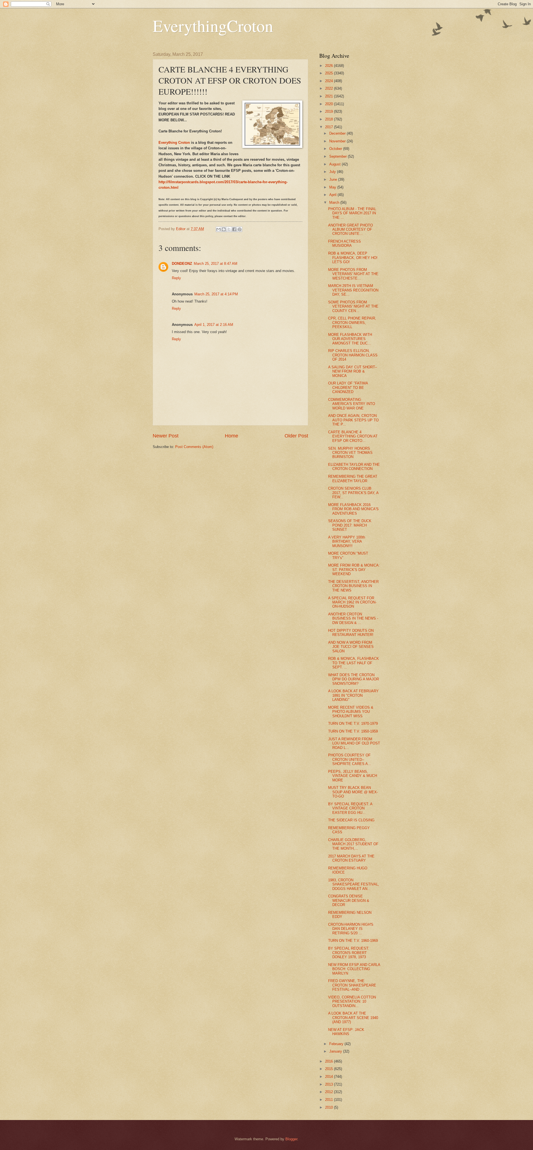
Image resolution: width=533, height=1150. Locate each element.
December (338, 133)
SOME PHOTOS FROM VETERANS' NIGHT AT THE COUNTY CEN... (353, 306)
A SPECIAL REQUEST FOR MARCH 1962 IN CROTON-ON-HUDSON (352, 602)
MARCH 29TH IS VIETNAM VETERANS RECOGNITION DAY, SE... (353, 290)
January (336, 1051)
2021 (329, 96)
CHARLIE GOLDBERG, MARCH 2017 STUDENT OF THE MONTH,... (353, 844)
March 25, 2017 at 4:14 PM (216, 294)
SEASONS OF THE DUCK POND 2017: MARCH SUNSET (349, 525)
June (333, 179)
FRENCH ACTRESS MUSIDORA (344, 243)
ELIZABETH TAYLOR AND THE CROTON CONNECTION (354, 466)
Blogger (291, 1139)
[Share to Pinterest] (239, 229)
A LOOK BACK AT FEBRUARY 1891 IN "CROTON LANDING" (353, 695)
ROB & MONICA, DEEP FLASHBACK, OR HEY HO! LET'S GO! (353, 257)
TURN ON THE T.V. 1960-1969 (353, 940)
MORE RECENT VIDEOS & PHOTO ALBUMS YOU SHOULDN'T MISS (350, 711)
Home (231, 436)
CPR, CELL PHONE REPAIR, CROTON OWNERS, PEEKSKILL (352, 322)
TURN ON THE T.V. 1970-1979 (353, 723)
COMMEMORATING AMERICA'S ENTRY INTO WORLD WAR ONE (351, 403)
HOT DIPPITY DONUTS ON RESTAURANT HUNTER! (351, 632)
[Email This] (218, 229)
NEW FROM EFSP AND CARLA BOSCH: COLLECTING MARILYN (354, 969)
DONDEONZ (182, 263)
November (338, 141)
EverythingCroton (213, 25)
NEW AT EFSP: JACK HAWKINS (346, 1032)
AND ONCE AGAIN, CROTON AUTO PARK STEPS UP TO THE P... (353, 420)
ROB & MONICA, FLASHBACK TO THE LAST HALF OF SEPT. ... (353, 662)
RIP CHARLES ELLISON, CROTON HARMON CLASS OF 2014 (353, 355)
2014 (329, 1076)
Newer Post (165, 436)
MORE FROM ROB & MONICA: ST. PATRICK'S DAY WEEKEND (354, 569)
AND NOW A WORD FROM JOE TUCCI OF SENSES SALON (351, 646)
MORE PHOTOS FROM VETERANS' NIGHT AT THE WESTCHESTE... (353, 274)
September (338, 156)
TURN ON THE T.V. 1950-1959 (353, 731)
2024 (329, 81)
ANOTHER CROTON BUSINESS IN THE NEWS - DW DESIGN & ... (353, 618)
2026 (329, 66)
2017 (329, 127)
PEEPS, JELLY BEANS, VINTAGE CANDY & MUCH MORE (352, 775)
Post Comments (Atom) (194, 447)
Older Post (296, 436)
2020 (329, 104)
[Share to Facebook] (234, 229)
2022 (329, 88)
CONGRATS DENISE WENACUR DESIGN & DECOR (348, 900)
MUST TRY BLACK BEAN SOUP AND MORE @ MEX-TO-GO (353, 792)
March (334, 202)
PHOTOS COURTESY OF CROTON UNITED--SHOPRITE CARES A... (349, 759)
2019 (329, 111)
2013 (329, 1084)
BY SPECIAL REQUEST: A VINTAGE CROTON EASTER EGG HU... (350, 808)
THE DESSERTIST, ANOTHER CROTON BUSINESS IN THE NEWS (353, 586)
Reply (176, 278)
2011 (329, 1100)
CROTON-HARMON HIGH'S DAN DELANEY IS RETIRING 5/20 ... (350, 928)
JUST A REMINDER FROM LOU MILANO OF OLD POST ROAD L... (354, 743)
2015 (329, 1069)
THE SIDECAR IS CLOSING (351, 820)
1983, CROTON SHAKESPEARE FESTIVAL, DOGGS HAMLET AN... (353, 884)
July (333, 172)
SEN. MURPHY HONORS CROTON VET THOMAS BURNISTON (350, 452)
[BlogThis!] (224, 229)
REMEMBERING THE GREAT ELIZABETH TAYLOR (352, 478)
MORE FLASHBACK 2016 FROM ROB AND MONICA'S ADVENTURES (353, 509)
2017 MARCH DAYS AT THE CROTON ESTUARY (351, 858)
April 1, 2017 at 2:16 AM (213, 325)
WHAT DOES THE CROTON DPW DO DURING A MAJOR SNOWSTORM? (353, 679)
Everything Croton (174, 142)
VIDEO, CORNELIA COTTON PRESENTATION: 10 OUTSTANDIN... (352, 1001)
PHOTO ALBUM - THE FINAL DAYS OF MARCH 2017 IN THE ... (352, 213)
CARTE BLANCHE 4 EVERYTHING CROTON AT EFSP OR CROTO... (353, 436)
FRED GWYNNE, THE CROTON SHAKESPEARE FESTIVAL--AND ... (352, 985)
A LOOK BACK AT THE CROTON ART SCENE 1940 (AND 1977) (353, 1017)
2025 (329, 73)
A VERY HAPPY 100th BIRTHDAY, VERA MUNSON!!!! (346, 541)
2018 (329, 119)
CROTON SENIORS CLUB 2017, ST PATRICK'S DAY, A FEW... (353, 492)
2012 (329, 1092)
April (333, 195)
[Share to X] (229, 229)
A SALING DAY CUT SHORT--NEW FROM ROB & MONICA (352, 371)
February (337, 1044)
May (333, 187)
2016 (329, 1061)
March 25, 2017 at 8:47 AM (215, 263)
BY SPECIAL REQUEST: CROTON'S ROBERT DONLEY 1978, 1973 (348, 952)
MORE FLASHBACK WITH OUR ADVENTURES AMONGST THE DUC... (350, 339)
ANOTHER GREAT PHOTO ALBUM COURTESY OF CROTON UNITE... (350, 229)
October (336, 149)
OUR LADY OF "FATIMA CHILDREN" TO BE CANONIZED (348, 387)
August (335, 164)
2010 (329, 1107)
